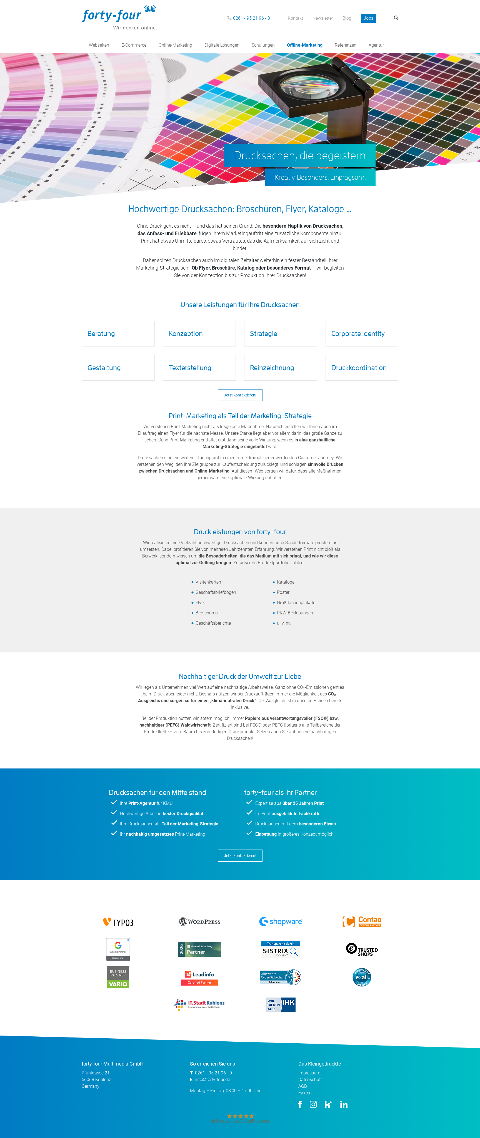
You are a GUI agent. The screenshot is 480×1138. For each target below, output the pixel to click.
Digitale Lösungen (221, 45)
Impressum (309, 1073)
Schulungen (263, 45)
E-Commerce (133, 45)
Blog (346, 18)
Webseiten (99, 45)
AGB (302, 1086)
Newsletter (322, 18)
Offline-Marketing (304, 45)
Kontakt (295, 18)
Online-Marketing (175, 45)
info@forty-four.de (212, 1079)
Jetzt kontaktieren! (240, 395)
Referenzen (345, 45)
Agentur (376, 45)
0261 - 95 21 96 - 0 (251, 18)
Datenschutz (310, 1079)
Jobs (368, 18)
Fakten (305, 1093)
